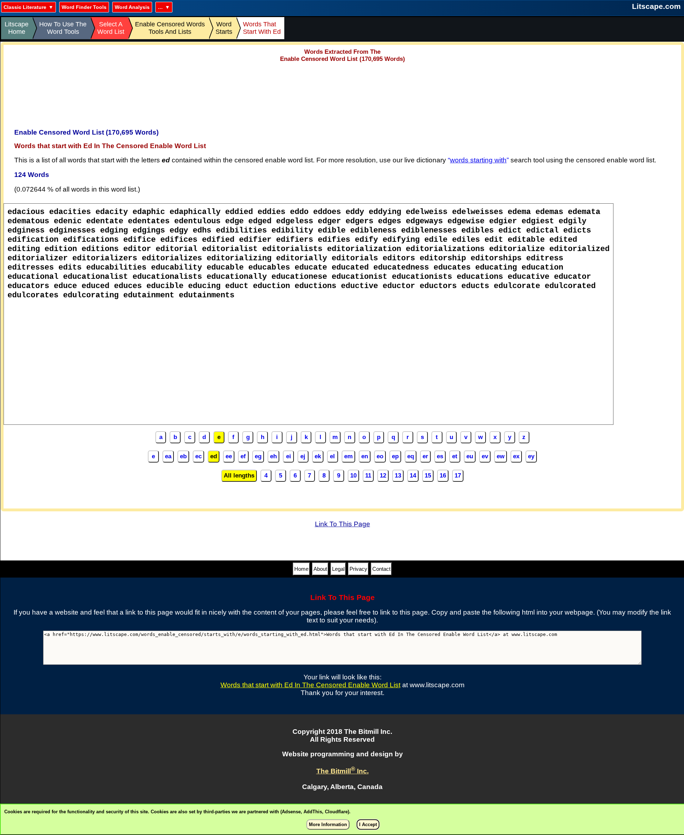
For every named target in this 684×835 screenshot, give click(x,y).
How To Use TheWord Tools (63, 28)
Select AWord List (110, 28)
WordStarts (224, 28)
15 (428, 475)
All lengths (239, 475)
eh (273, 456)
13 (398, 475)
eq (410, 456)
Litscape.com (656, 6)
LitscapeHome (16, 28)
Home (301, 569)
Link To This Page (342, 524)
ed (213, 456)
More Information (328, 824)
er (425, 456)
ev (485, 456)
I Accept (368, 824)
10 (353, 475)
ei (288, 456)
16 (443, 475)
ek (318, 456)
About (320, 569)
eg (258, 456)
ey (531, 456)
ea (168, 456)
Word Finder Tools (84, 7)
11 (368, 475)
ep (395, 456)
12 (383, 475)
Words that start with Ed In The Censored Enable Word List (310, 685)
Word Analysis (132, 7)
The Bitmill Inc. (342, 771)
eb (183, 456)
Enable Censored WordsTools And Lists (170, 28)
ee (229, 456)
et (454, 456)
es (440, 456)
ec (198, 456)
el (332, 456)
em (348, 456)
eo (380, 456)
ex (516, 456)
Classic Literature (25, 7)
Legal (338, 569)
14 (413, 475)
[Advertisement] (342, 93)
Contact (381, 569)
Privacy (358, 569)
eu (469, 456)
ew (500, 456)
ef (243, 456)
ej (302, 456)
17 (458, 475)
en (364, 456)
